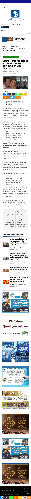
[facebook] (11, 24)
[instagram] (13, 24)
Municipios (20, 489)
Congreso (26, 489)
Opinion (19, 494)
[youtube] (20, 24)
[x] (15, 24)
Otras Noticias (7, 57)
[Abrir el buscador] (26, 33)
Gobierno (19, 491)
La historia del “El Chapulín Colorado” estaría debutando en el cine (19, 279)
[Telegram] (12, 97)
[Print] (6, 97)
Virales (16, 57)
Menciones (26, 491)
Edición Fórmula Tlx (9, 71)
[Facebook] (6, 94)
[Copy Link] (24, 94)
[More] (18, 97)
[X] (12, 94)
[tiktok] (17, 24)
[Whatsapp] (18, 94)
